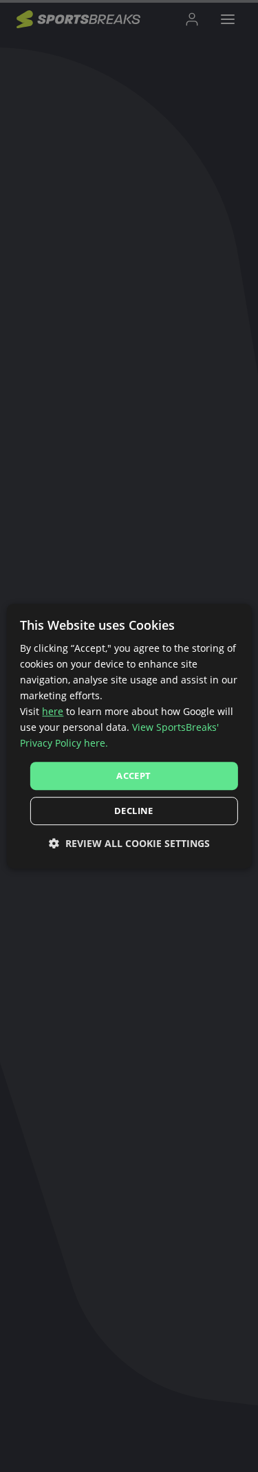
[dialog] (128, 736)
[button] (129, 843)
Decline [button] (133, 810)
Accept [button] (133, 775)
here (52, 711)
